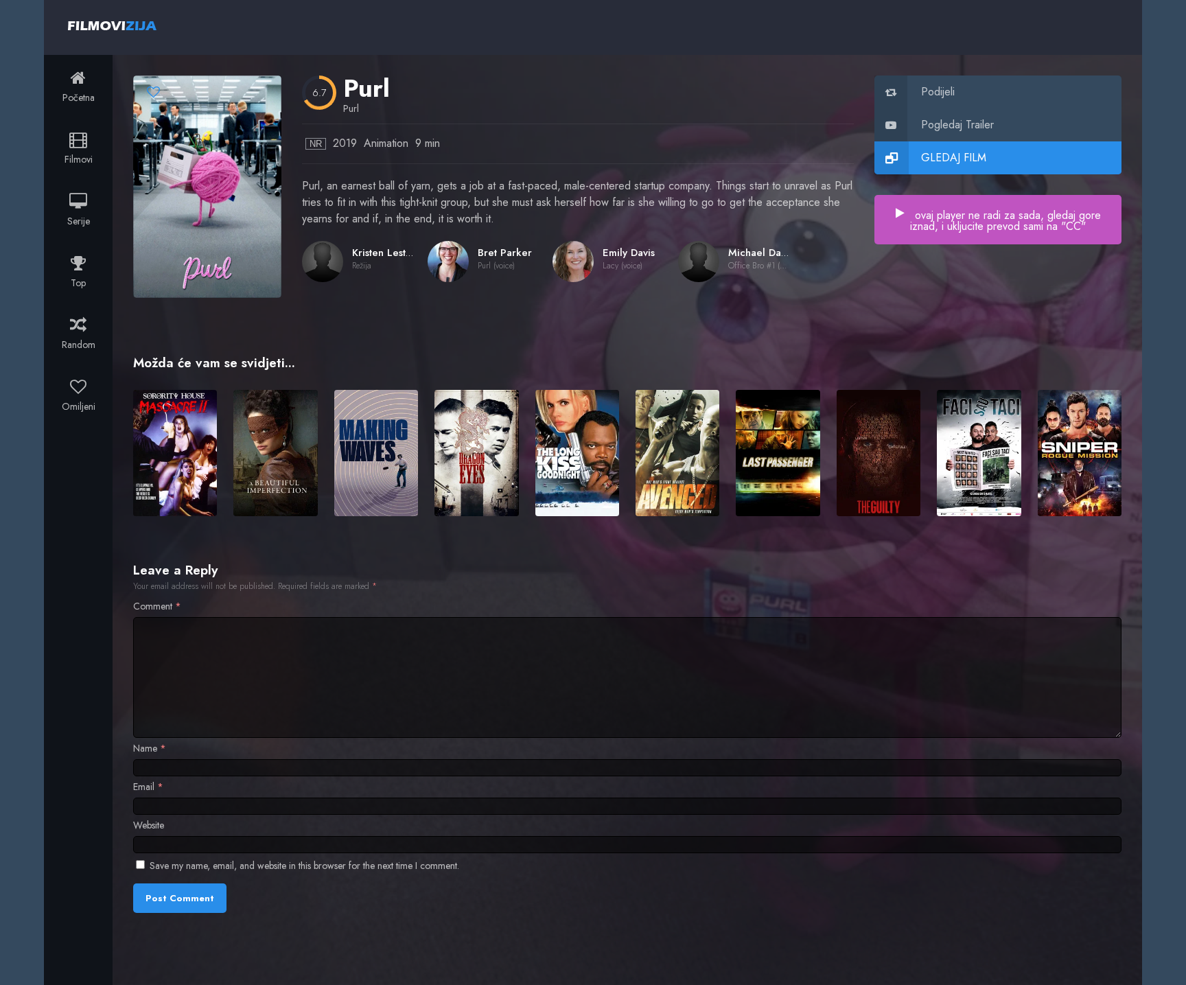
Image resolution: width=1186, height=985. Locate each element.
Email (148, 786)
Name (149, 748)
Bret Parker (505, 252)
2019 (345, 143)
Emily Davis (629, 252)
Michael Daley (761, 252)
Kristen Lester (384, 252)
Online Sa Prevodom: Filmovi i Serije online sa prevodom (112, 25)
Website (148, 825)
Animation (386, 143)
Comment (157, 606)
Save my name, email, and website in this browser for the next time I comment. (304, 865)
